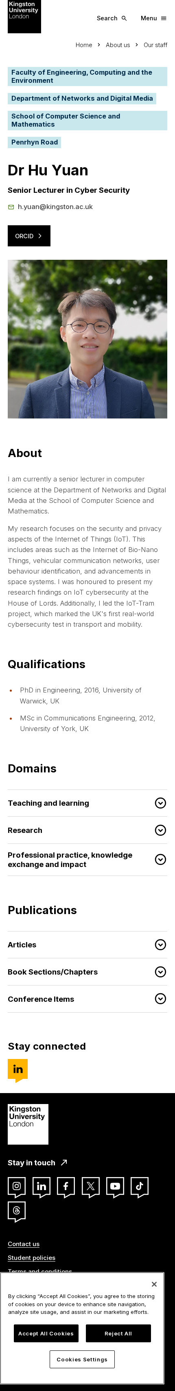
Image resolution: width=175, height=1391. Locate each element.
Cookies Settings (82, 1359)
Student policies (31, 1258)
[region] (82, 1328)
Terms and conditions (40, 1271)
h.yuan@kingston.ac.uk (55, 207)
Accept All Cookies (46, 1333)
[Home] (24, 16)
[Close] (154, 1284)
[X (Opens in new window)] (91, 1186)
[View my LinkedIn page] (18, 1069)
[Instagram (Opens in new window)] (17, 1186)
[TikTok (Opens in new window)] (140, 1186)
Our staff (155, 44)
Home (84, 44)
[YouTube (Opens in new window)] (115, 1186)
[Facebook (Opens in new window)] (66, 1186)
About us (118, 44)
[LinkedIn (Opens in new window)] (41, 1186)
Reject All (119, 1333)
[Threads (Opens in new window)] (17, 1210)
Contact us (23, 1244)
